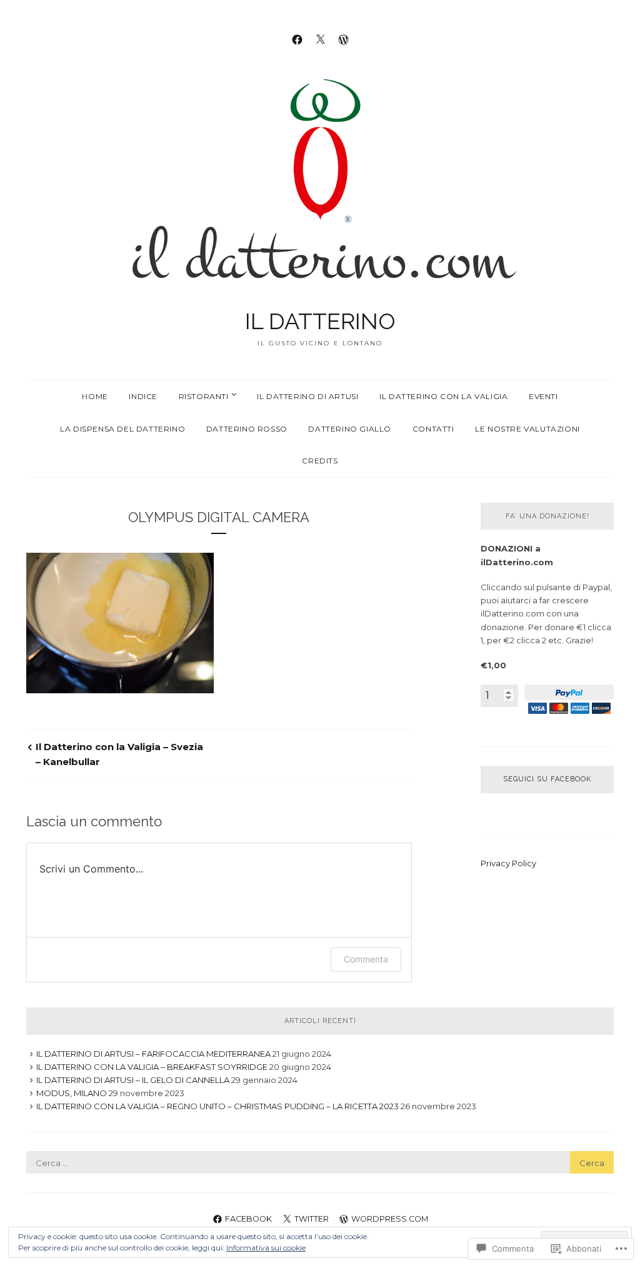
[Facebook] (297, 39)
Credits (320, 460)
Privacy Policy (508, 863)
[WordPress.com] (343, 39)
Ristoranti (204, 396)
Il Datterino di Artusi (307, 396)
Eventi (543, 396)
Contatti (433, 428)
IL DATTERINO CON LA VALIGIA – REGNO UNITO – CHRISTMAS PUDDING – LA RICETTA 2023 (217, 1106)
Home (95, 396)
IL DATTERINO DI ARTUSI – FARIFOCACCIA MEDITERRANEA (153, 1054)
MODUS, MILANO (71, 1093)
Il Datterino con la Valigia (443, 396)
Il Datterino (320, 321)
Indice (143, 396)
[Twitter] (320, 39)
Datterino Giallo (349, 428)
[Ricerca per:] (320, 1163)
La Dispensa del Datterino (122, 428)
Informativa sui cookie (266, 1247)
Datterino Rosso (247, 428)
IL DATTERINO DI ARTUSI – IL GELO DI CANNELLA (132, 1080)
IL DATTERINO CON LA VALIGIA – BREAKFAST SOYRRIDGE (152, 1067)
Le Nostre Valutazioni (527, 428)
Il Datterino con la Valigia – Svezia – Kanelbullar (119, 754)
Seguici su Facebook (547, 779)
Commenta (366, 959)
